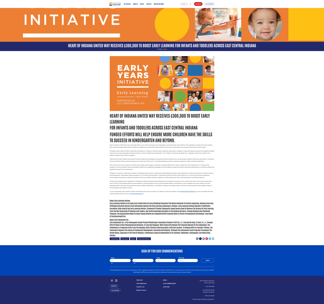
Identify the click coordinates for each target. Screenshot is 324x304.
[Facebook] (197, 238)
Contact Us (140, 287)
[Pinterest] (206, 238)
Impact (142, 4)
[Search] (190, 4)
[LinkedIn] (203, 238)
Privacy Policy (141, 290)
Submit (208, 260)
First (112, 263)
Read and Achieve (144, 239)
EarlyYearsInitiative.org (136, 193)
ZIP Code (182, 258)
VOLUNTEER (209, 4)
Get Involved (127, 4)
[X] (200, 238)
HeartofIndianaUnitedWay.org (188, 191)
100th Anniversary (169, 283)
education (125, 239)
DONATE (198, 4)
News (133, 239)
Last (134, 263)
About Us (135, 4)
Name (113, 258)
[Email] (213, 238)
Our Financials (141, 283)
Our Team (166, 287)
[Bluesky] (210, 238)
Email (159, 258)
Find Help (148, 4)
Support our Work (159, 4)
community (114, 239)
